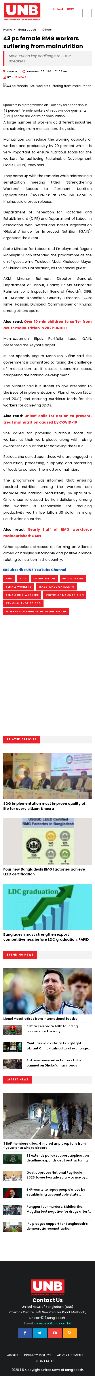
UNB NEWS (19, 77)
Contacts (45, 1361)
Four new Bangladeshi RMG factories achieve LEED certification (44, 872)
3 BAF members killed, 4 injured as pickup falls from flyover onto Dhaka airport (44, 1145)
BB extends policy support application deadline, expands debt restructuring (58, 1158)
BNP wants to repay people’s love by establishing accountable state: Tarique (56, 1192)
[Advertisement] (47, 677)
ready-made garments (56, 586)
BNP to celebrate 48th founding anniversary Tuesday (52, 1028)
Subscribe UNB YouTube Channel (36, 569)
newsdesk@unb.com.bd (47, 1323)
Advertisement (70, 1355)
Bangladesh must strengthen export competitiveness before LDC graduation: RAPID (46, 937)
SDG (23, 578)
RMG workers (73, 578)
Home (7, 29)
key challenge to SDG (23, 603)
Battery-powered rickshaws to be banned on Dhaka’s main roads (54, 1062)
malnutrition (44, 578)
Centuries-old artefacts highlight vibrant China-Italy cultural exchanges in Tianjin (58, 1046)
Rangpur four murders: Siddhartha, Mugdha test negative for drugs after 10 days (59, 1209)
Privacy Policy (37, 1355)
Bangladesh (27, 29)
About (13, 1355)
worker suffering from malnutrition (36, 611)
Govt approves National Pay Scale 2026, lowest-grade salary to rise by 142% (56, 1175)
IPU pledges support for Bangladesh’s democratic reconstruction (57, 1226)
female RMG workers (22, 595)
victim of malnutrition (65, 595)
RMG (9, 578)
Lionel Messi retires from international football (41, 1018)
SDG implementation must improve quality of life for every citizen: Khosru (44, 806)
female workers (18, 586)
